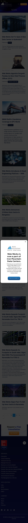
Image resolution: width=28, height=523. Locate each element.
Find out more (13, 278)
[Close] (25, 242)
